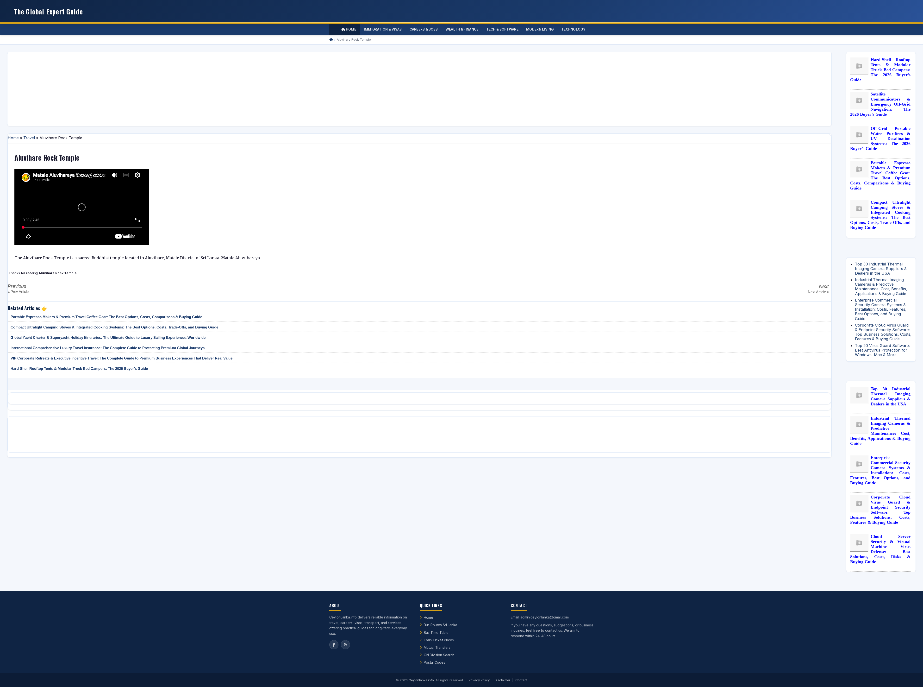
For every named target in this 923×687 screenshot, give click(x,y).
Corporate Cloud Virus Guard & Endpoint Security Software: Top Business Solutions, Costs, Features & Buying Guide (883, 332)
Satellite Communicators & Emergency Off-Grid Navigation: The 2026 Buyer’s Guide (880, 104)
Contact (521, 680)
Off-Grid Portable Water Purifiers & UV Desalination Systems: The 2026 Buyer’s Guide (880, 138)
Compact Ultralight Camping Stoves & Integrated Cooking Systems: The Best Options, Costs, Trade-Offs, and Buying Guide (114, 327)
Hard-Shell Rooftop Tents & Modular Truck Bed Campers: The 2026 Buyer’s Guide (79, 368)
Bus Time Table (436, 632)
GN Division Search (439, 655)
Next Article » (818, 292)
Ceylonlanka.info (421, 680)
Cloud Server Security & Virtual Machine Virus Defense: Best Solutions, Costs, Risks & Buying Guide (880, 549)
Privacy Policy (479, 680)
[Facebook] (333, 644)
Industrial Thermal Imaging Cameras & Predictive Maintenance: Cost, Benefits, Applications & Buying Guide (881, 286)
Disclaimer (502, 680)
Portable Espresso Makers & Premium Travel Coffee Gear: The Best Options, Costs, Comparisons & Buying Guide (106, 317)
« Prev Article (18, 292)
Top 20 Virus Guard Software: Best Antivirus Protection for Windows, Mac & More (882, 350)
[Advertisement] (155, 89)
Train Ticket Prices (439, 640)
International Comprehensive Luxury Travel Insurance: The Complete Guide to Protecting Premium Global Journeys (108, 348)
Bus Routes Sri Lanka (440, 625)
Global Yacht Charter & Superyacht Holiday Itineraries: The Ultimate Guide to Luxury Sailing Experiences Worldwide (108, 337)
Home (350, 29)
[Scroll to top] (912, 677)
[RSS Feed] (345, 644)
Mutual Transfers (437, 647)
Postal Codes (434, 662)
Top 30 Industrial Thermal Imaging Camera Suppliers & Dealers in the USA (881, 269)
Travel (29, 137)
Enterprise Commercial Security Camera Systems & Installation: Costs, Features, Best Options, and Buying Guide (880, 309)
